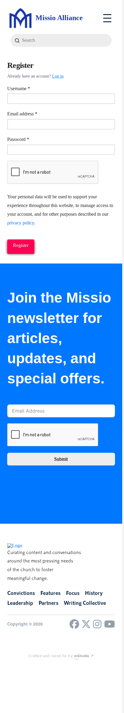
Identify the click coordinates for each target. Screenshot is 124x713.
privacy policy (20, 222)
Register (21, 245)
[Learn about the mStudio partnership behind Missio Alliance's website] (23, 668)
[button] (107, 18)
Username (27, 88)
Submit (61, 459)
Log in (58, 76)
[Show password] (109, 150)
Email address (30, 113)
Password (26, 139)
